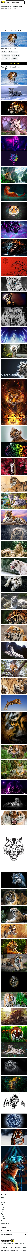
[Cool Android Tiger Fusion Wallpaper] (14, 351)
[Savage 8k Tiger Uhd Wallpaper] (14, 1016)
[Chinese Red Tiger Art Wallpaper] (14, 266)
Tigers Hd (3, 1214)
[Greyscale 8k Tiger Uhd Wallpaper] (14, 1066)
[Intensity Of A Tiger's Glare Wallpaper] (14, 633)
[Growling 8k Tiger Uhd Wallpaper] (14, 818)
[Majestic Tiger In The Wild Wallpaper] (14, 247)
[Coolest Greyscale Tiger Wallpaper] (14, 284)
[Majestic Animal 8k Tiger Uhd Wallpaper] (14, 914)
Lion (2, 1211)
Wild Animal (7, 55)
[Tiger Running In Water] (14, 77)
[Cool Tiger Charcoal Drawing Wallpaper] (14, 316)
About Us (3, 1243)
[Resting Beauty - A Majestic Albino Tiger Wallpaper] (14, 584)
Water (2, 1200)
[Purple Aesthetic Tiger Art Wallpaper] (14, 143)
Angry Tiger (17, 55)
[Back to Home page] (3, 2)
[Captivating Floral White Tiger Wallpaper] (14, 125)
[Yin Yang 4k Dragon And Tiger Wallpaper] (14, 1121)
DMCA (24, 1247)
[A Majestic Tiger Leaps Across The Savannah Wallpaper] (14, 703)
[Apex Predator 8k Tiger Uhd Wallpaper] (14, 963)
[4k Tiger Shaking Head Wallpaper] (14, 532)
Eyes (2, 1209)
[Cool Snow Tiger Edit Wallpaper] (14, 368)
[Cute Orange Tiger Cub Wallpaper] (14, 434)
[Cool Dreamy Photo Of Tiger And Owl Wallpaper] (14, 335)
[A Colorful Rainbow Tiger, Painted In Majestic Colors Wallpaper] (14, 449)
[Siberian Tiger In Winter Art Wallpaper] (14, 93)
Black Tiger (6, 58)
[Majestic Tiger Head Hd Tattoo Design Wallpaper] (14, 849)
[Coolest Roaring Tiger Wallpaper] (14, 299)
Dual (2, 1221)
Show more (15, 58)
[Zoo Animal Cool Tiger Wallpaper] (14, 769)
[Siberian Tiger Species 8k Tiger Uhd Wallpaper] (14, 1137)
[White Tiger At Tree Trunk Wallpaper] (14, 466)
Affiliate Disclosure (19, 1243)
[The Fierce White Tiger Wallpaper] (14, 566)
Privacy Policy (4, 1247)
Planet (2, 1216)
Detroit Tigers (4, 1218)
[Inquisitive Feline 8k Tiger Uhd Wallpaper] (14, 931)
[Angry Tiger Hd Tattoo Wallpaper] (14, 1102)
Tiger (5, 52)
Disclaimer (18, 1247)
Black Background (5, 1223)
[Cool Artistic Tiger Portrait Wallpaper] (14, 108)
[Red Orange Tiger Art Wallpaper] (14, 192)
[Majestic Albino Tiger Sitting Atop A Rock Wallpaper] (14, 601)
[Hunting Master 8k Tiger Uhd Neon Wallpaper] (14, 1034)
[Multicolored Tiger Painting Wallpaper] (14, 158)
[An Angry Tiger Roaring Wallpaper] (14, 617)
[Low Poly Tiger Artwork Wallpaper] (14, 211)
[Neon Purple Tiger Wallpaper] (14, 229)
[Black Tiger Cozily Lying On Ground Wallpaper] (14, 802)
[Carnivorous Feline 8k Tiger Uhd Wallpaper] (14, 999)
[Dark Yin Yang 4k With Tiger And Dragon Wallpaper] (14, 982)
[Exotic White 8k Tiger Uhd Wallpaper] (14, 1049)
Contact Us (10, 1243)
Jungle (3, 1207)
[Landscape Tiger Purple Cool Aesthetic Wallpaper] (14, 787)
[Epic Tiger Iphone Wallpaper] (14, 1168)
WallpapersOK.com (6, 6)
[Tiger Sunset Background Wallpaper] (14, 517)
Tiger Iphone (14, 52)
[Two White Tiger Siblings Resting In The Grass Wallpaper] (14, 650)
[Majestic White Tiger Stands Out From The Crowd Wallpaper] (14, 549)
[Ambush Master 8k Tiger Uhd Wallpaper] (14, 1084)
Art (2, 1204)
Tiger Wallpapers (16, 6)
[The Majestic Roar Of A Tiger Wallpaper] (14, 752)
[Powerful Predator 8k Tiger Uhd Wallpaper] (14, 946)
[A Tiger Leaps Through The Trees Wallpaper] (14, 668)
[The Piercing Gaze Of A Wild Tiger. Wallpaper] (14, 728)
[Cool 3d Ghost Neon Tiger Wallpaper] (14, 880)
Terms (11, 1247)
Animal (3, 1202)
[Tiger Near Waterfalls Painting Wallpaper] (14, 175)
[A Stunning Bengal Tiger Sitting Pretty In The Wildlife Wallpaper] (14, 484)
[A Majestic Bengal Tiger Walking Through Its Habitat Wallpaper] (14, 686)
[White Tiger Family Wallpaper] (14, 501)
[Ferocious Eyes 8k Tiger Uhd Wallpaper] (14, 897)
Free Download (15, 63)
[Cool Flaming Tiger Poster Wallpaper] (14, 402)
